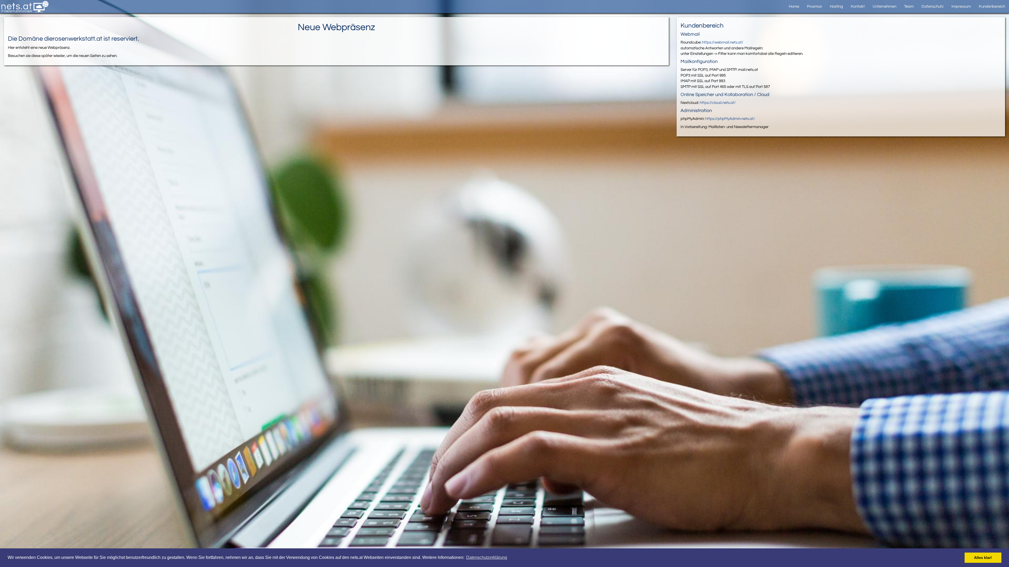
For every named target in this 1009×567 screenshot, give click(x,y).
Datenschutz (933, 6)
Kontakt (858, 6)
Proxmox (814, 6)
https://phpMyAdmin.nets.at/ (730, 119)
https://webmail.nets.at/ (722, 42)
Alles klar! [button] (983, 557)
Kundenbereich (992, 6)
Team (909, 6)
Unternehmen (884, 6)
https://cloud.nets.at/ (718, 103)
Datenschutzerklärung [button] (486, 557)
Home (794, 6)
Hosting (836, 6)
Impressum (961, 6)
